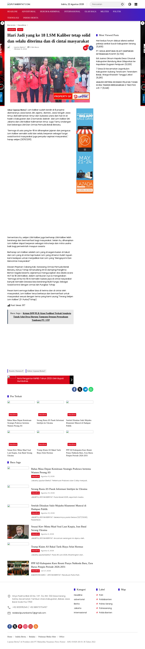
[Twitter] (79, 389)
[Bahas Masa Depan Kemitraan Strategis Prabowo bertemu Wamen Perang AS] (21, 409)
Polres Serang (105, 603)
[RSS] (36, 626)
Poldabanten (105, 599)
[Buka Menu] (136, 4)
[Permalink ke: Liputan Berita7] (10, 48)
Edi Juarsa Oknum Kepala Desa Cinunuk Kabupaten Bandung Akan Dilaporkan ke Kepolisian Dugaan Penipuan (116, 61)
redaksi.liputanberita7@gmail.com (29, 612)
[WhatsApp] (91, 389)
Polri (101, 595)
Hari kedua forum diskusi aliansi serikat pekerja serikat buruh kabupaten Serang (116, 42)
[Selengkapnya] (39, 590)
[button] (122, 4)
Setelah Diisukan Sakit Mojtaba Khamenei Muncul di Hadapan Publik (78, 423)
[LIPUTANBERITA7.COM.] (18, 4)
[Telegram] (85, 389)
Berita (77, 603)
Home (9, 637)
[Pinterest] (20, 626)
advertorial (79, 599)
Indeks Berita (20, 637)
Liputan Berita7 (19, 47)
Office (61, 637)
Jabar (20, 29)
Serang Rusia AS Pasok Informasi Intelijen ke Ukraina (50, 421)
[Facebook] (74, 389)
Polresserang (105, 608)
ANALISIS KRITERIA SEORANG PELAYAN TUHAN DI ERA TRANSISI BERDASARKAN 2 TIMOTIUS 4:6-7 (116, 85)
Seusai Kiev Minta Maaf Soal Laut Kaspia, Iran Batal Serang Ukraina (19, 453)
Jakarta (77, 608)
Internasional (80, 612)
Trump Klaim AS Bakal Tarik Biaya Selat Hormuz (49, 451)
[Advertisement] (40, 346)
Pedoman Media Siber (47, 637)
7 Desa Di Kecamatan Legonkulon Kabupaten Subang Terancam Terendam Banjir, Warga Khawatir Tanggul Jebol (116, 71)
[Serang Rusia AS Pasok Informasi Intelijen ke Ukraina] (50, 409)
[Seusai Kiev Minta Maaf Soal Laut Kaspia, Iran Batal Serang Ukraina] (21, 438)
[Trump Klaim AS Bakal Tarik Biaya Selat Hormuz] (50, 438)
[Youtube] (30, 626)
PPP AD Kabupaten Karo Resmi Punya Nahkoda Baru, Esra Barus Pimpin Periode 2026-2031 (79, 453)
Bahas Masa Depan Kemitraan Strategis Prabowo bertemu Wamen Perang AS (19, 423)
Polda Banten (105, 612)
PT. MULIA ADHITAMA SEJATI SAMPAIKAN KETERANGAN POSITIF (114, 52)
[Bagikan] (91, 48)
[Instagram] (25, 626)
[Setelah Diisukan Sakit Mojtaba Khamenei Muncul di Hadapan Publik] (79, 409)
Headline (11, 29)
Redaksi (32, 637)
